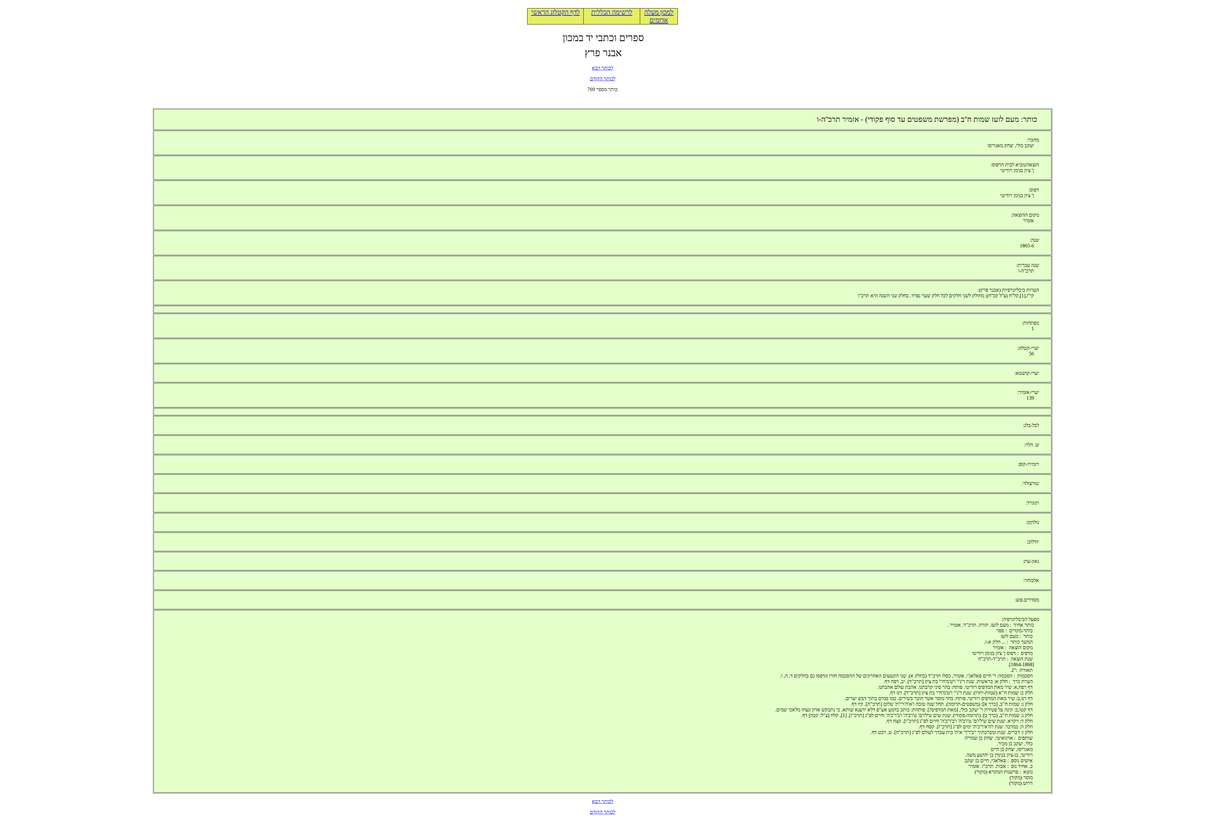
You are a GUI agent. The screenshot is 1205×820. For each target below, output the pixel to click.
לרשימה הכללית (611, 12)
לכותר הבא (602, 68)
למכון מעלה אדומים (658, 16)
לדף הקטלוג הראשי (555, 12)
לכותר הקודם (602, 78)
